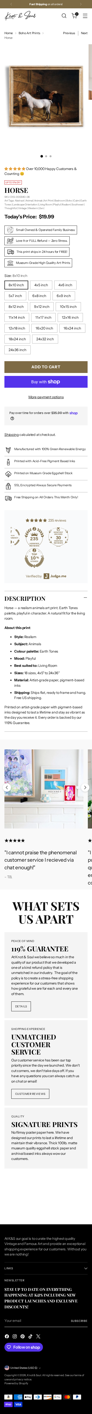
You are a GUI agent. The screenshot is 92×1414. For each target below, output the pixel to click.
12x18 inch (17, 328)
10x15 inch (68, 306)
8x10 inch (16, 285)
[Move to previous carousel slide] (7, 787)
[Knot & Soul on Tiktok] (31, 1337)
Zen (41, 208)
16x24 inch (72, 328)
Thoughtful (10, 208)
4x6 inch (65, 285)
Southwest (78, 204)
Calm (76, 200)
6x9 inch (64, 296)
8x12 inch (16, 306)
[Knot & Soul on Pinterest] (23, 1337)
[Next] (80, 4)
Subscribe (79, 1321)
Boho (69, 200)
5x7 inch (15, 296)
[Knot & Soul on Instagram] (15, 1337)
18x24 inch (17, 339)
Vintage (22, 208)
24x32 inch (45, 339)
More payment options (46, 397)
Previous (69, 33)
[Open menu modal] (85, 16)
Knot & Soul (34, 1375)
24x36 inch (17, 350)
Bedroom (59, 200)
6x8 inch (39, 296)
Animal (29, 200)
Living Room (45, 204)
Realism (66, 204)
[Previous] (11, 4)
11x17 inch (43, 317)
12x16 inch (70, 317)
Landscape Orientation (25, 204)
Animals (38, 200)
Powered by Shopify (16, 1383)
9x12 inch (42, 306)
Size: (15, 275)
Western (33, 208)
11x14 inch (17, 317)
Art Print (48, 200)
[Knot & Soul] (20, 15)
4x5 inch (41, 285)
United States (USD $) (23, 1368)
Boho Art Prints (29, 33)
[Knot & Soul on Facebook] (7, 1337)
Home (8, 33)
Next (84, 33)
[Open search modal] (64, 16)
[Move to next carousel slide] (85, 787)
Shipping (11, 434)
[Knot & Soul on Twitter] (39, 1337)
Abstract (19, 200)
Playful (57, 204)
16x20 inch (44, 328)
